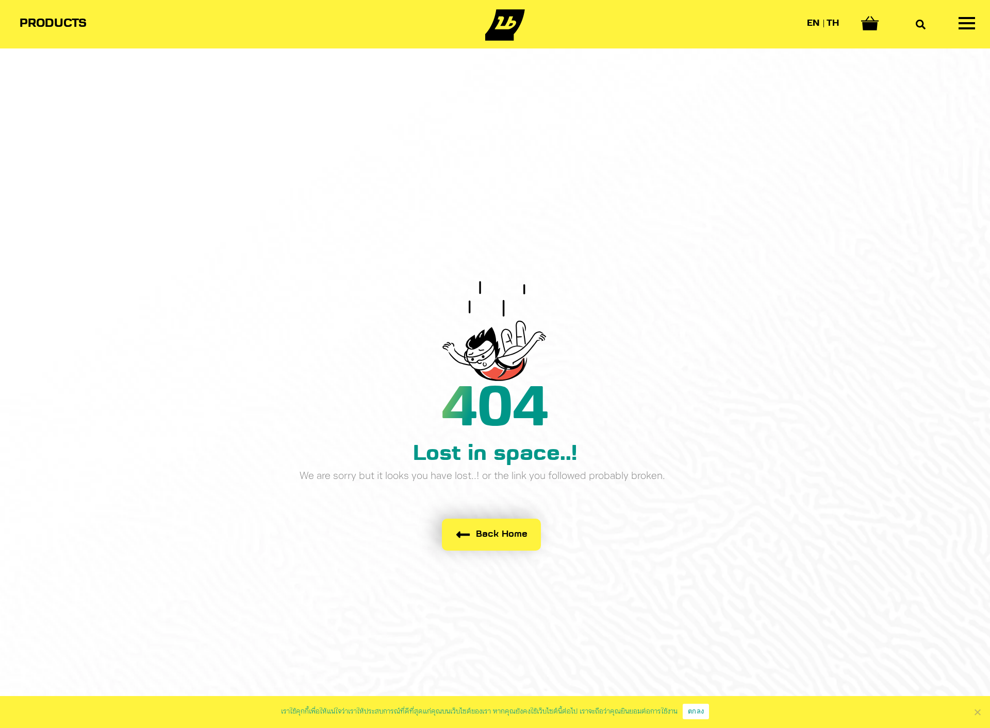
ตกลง (696, 711)
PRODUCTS (53, 23)
